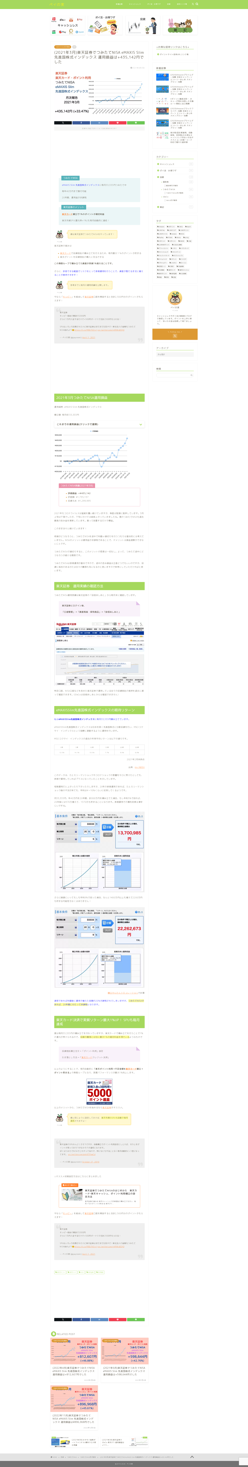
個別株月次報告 (172, 186)
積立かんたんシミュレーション (123, 992)
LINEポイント (184, 230)
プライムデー (163, 263)
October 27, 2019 (90, 1162)
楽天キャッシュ (184, 270)
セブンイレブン (178, 255)
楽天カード (67, 214)
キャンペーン (176, 252)
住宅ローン (162, 266)
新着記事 (119, 4)
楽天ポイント (61, 1272)
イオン (174, 248)
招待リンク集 (182, 4)
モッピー (67, 296)
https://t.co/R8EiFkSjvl (85, 330)
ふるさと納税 (178, 245)
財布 (167, 277)
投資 (169, 4)
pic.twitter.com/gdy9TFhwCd (81, 1154)
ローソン (183, 263)
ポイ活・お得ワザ (154, 4)
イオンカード (185, 248)
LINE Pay (162, 230)
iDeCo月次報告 (171, 200)
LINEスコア (172, 230)
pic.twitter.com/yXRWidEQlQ (111, 330)
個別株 (177, 182)
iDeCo (177, 196)
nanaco (174, 234)
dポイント (172, 227)
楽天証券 (89, 296)
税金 (160, 277)
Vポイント (173, 241)
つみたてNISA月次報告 (63, 47)
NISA (82, 1272)
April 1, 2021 (88, 337)
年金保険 (181, 266)
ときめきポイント (164, 245)
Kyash (189, 227)
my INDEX (140, 767)
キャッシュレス (135, 4)
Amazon (161, 227)
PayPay (161, 237)
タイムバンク (163, 259)
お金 (190, 241)
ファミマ (183, 259)
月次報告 (100, 1272)
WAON (182, 241)
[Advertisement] (99, 156)
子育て (172, 266)
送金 (174, 277)
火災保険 (183, 273)
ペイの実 (57, 4)
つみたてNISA (177, 189)
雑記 (176, 207)
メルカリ (173, 263)
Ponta (179, 237)
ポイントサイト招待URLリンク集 (174, 54)
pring (187, 237)
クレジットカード (164, 255)
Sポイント (162, 241)
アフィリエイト (163, 248)
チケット (173, 259)
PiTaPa (170, 237)
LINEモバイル (163, 234)
